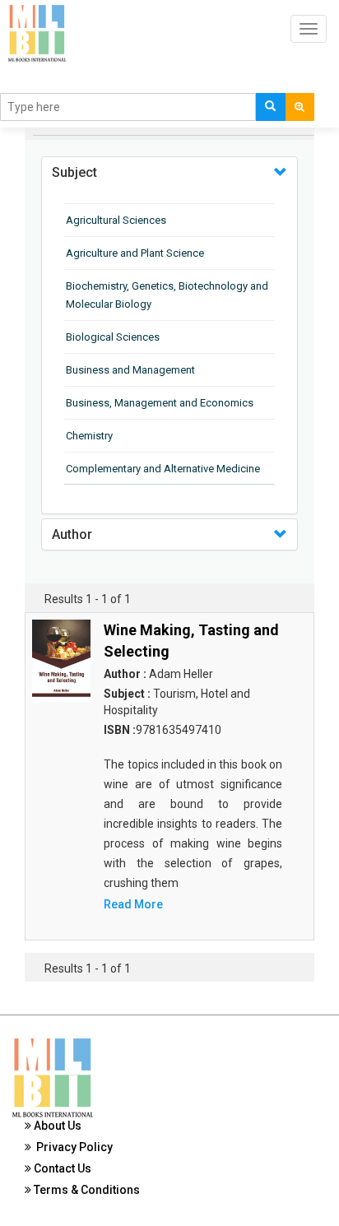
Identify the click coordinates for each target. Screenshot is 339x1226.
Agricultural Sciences (116, 220)
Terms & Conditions (85, 1189)
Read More (133, 904)
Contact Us (61, 1168)
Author (72, 534)
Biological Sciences (113, 337)
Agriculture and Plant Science (135, 253)
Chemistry (89, 436)
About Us (56, 1125)
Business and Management (130, 370)
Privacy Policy (72, 1147)
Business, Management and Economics (159, 403)
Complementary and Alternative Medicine (163, 468)
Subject (74, 172)
